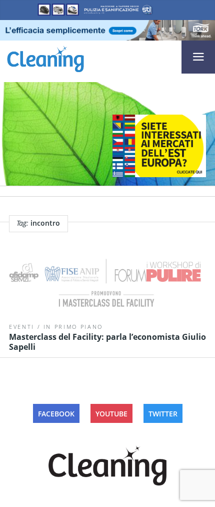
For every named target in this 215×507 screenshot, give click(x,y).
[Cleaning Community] (45, 57)
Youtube (112, 413)
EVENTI (21, 326)
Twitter (163, 413)
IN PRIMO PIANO (73, 326)
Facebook (56, 413)
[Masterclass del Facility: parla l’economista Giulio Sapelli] (107, 285)
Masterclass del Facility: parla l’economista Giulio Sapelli (107, 341)
